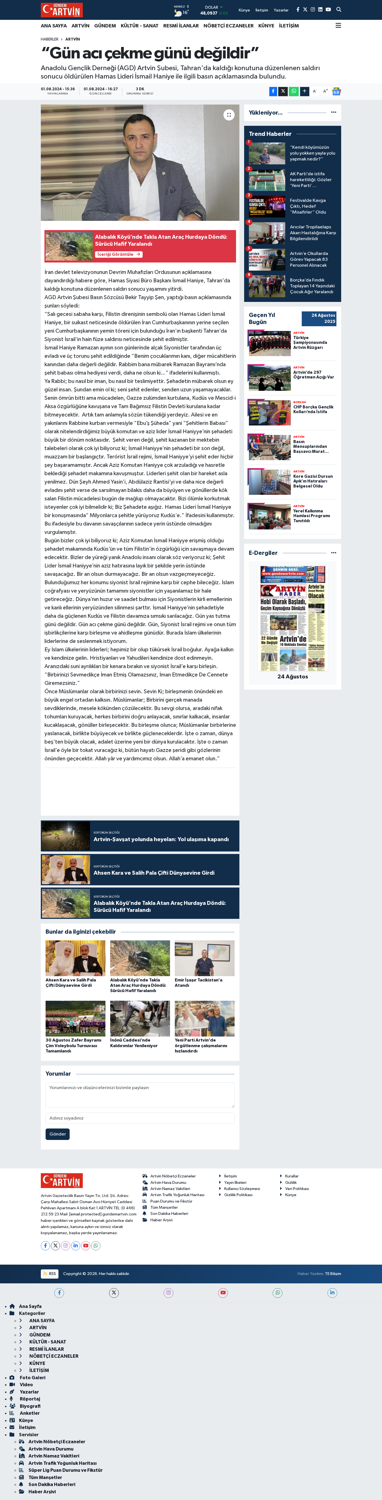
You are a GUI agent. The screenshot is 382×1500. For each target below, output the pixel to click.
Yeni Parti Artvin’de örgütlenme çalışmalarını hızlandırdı (201, 1045)
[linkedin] (332, 1293)
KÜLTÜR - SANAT (140, 26)
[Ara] (338, 10)
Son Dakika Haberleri (169, 1214)
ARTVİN (80, 26)
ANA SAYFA (54, 26)
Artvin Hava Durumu (168, 1182)
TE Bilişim (333, 1274)
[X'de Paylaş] (283, 91)
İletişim (230, 1176)
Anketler (29, 1413)
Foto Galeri (32, 1377)
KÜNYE (266, 26)
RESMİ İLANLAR (181, 26)
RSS (52, 1274)
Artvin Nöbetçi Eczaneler (173, 1176)
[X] (55, 1245)
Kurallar (292, 1176)
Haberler (49, 39)
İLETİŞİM (289, 26)
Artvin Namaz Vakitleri (170, 1189)
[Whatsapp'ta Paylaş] (294, 91)
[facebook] (59, 1293)
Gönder (57, 1134)
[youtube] (223, 1293)
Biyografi (30, 1406)
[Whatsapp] (95, 1245)
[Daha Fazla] (304, 91)
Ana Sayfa (30, 1306)
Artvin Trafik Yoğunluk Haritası (177, 1195)
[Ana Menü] (338, 26)
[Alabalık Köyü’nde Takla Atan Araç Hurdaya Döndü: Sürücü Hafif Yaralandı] (140, 958)
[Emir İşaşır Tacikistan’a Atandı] (205, 958)
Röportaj (29, 1399)
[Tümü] (333, 112)
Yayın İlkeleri (235, 1182)
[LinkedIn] (75, 1245)
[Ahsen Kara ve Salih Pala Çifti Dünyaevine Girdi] (75, 958)
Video (26, 1384)
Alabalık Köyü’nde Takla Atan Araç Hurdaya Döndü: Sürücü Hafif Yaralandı (138, 985)
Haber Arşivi (161, 1220)
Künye (290, 1195)
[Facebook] (45, 1245)
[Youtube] (85, 1245)
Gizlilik (291, 1182)
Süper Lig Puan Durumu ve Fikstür (66, 1470)
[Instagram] (65, 1245)
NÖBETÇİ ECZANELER (229, 26)
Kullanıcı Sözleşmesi (242, 1189)
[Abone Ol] (336, 91)
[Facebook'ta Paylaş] (273, 91)
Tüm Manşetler (164, 1207)
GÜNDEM (105, 26)
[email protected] (85, 1214)
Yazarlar (29, 1392)
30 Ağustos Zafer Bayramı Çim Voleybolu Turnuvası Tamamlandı (73, 1045)
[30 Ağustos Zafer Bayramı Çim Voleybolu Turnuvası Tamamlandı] (75, 1018)
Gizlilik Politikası (238, 1195)
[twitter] (114, 1293)
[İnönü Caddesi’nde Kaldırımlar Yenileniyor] (140, 1018)
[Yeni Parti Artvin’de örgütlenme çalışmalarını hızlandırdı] (205, 1018)
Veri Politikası (297, 1189)
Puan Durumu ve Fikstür (171, 1201)
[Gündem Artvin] (62, 10)
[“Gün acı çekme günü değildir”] (140, 163)
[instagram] (168, 1293)
